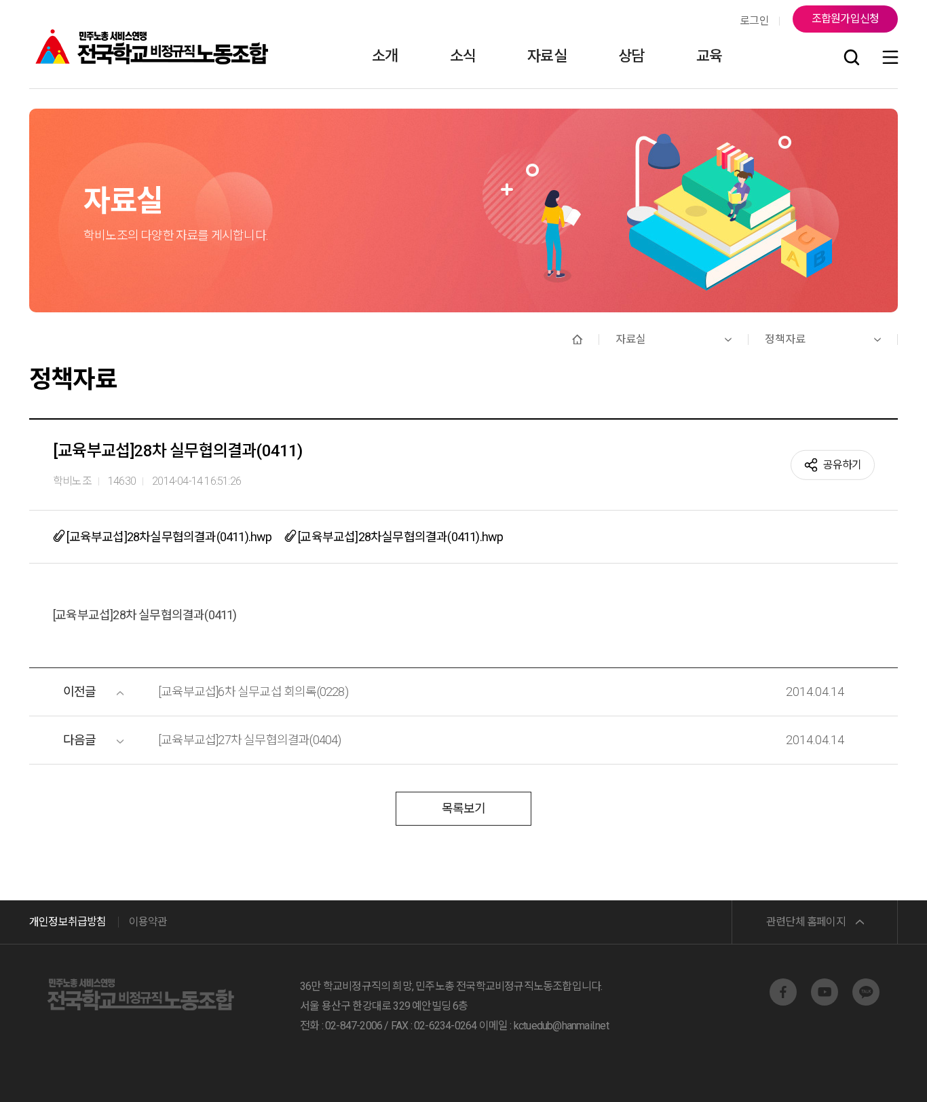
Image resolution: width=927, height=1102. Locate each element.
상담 (631, 56)
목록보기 (464, 808)
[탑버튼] (881, 1073)
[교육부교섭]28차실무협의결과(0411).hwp (167, 537)
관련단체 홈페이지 (806, 921)
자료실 (547, 56)
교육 (709, 56)
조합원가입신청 (845, 18)
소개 (385, 56)
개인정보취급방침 (68, 921)
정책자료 (785, 339)
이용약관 (148, 921)
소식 (463, 56)
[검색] (851, 58)
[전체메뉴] (890, 58)
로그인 (754, 20)
